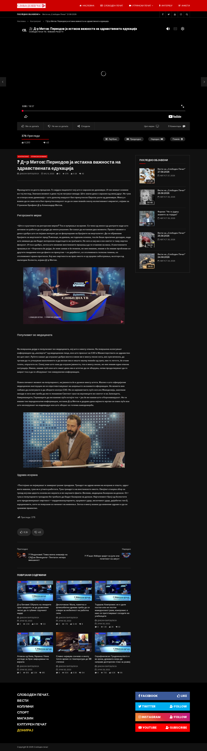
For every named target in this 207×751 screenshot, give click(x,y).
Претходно (22, 549)
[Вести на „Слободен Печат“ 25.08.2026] (147, 239)
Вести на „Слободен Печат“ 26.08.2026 (171, 192)
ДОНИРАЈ (25, 730)
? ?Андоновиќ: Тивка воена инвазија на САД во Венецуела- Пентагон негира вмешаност (47, 557)
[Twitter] (169, 14)
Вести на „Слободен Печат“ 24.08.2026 (171, 256)
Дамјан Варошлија (29, 173)
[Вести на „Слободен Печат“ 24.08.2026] (147, 261)
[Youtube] (175, 14)
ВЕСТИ (22, 700)
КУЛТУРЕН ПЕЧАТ (32, 724)
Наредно (126, 549)
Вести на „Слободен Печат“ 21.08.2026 (59, 14)
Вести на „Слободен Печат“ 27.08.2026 (171, 170)
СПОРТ (23, 712)
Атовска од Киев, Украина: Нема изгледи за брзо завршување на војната (33, 659)
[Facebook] (163, 14)
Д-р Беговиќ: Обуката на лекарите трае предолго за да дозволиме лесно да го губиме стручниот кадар (34, 609)
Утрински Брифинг (39, 156)
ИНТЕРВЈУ (166, 5)
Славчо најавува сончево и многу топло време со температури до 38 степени (73, 659)
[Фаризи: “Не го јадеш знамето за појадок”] (147, 218)
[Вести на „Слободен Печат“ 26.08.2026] (147, 197)
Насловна (21, 21)
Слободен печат (113, 5)
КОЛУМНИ (25, 706)
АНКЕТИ (185, 5)
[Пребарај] (187, 14)
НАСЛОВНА (88, 5)
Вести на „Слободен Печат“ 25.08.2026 (171, 234)
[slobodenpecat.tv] (31, 5)
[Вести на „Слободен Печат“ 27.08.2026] (147, 175)
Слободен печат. (33, 694)
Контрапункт (35, 21)
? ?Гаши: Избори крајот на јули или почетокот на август (102, 557)
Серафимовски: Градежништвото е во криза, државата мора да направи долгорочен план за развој (112, 659)
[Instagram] (181, 14)
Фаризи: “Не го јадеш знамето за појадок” (168, 213)
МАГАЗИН (25, 718)
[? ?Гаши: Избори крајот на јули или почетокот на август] (126, 557)
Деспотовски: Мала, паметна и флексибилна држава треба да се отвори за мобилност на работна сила (73, 609)
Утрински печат (141, 5)
